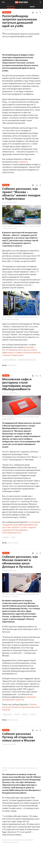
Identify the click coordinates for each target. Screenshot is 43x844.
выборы (5, 537)
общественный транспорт (27, 360)
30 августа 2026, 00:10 (9, 202)
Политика (11, 7)
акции (13, 537)
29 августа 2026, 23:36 (9, 744)
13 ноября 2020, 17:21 (9, 30)
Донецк (25, 714)
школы (32, 714)
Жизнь (32, 7)
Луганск (17, 714)
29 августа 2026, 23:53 (9, 393)
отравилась (23, 162)
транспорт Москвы (9, 360)
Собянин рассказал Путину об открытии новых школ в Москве (21, 707)
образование (7, 714)
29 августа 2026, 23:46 (9, 570)
